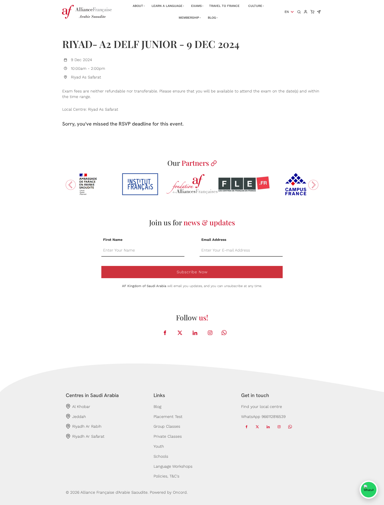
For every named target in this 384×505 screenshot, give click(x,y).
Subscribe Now (192, 272)
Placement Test (168, 416)
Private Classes (168, 436)
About (138, 6)
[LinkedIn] (195, 332)
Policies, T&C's (166, 476)
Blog (212, 17)
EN (287, 12)
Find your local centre (261, 406)
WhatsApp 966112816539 (263, 416)
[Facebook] (165, 332)
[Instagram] (210, 332)
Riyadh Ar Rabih (87, 426)
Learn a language (167, 6)
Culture (255, 6)
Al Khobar (81, 406)
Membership (189, 17)
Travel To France (224, 6)
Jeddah (79, 416)
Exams (196, 6)
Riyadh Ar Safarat (88, 436)
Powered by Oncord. (169, 492)
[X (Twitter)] (180, 332)
